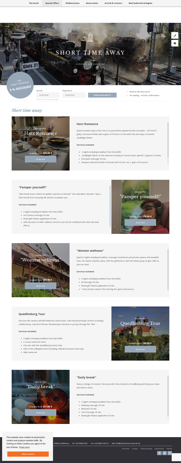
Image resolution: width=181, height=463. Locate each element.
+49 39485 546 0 (81, 443)
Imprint (169, 449)
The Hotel (34, 3)
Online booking (146, 449)
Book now (40, 159)
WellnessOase (72, 3)
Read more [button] (24, 447)
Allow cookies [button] (28, 454)
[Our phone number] (174, 35)
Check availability (102, 95)
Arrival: (39, 90)
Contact (135, 449)
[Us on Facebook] (159, 453)
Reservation (92, 3)
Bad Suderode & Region (140, 3)
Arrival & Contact (113, 3)
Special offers (52, 3)
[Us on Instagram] (169, 453)
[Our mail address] (174, 43)
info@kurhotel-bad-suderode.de (128, 443)
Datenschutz (159, 449)
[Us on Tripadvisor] (164, 453)
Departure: (67, 90)
